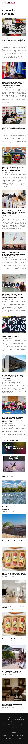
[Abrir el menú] (25, 2)
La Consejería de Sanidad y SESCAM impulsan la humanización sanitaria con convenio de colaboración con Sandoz (13, 296)
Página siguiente (14, 440)
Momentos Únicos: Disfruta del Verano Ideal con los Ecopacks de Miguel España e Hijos (13, 639)
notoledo (4, 43)
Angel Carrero (5, 511)
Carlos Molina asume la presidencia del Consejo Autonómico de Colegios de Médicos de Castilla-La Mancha (13, 84)
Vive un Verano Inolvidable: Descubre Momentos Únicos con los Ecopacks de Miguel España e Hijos (14, 574)
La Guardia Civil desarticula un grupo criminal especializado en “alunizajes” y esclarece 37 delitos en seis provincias (13, 40)
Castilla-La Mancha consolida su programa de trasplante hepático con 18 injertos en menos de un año (13, 254)
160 (7, 440)
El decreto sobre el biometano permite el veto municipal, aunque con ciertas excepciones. (13, 541)
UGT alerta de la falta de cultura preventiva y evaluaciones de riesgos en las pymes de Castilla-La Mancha (13, 128)
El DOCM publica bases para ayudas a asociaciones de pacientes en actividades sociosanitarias (13, 377)
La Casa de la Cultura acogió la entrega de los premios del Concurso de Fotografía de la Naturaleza (12, 508)
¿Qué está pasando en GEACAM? (11, 336)
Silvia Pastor (5, 609)
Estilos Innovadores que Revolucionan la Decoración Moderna (12, 705)
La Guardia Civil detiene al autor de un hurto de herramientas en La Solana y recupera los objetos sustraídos (13, 169)
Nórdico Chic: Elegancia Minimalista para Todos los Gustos (13, 606)
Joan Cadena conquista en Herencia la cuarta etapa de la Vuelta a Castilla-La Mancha (12, 672)
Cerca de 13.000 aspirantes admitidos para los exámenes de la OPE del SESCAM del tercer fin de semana (13, 212)
